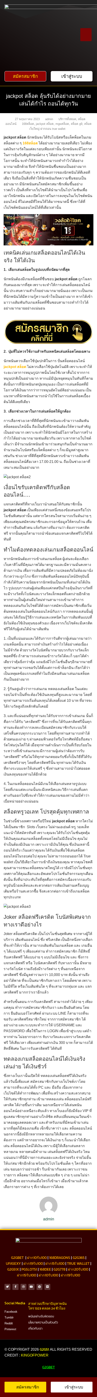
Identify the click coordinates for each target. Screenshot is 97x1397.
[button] (86, 34)
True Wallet (78, 1263)
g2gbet (17, 1257)
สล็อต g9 (76, 124)
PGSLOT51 (29, 1269)
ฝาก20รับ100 (78, 1269)
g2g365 (79, 1257)
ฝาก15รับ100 (55, 1263)
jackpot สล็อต (45, 124)
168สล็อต (28, 124)
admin (49, 119)
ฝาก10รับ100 (37, 1257)
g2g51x (13, 1269)
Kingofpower (34, 1355)
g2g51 (45, 1349)
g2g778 (59, 1269)
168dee (45, 1269)
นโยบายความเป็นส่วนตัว (43, 1322)
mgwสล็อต (62, 124)
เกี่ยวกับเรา (35, 1328)
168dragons (59, 1257)
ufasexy (13, 1263)
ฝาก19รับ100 (33, 1263)
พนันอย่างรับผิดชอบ (41, 1316)
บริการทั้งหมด (67, 119)
